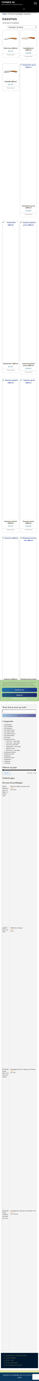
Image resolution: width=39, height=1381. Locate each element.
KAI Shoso (7, 737)
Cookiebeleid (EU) (14, 1365)
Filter (6, 773)
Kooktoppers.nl (28, 1375)
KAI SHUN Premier (9, 734)
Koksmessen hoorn (9, 754)
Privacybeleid (23, 698)
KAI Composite (8, 726)
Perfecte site (19, 690)
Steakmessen (7, 759)
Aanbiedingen (8, 724)
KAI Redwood (8, 728)
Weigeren (19, 695)
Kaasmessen (7, 756)
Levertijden (11, 1358)
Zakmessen (7, 761)
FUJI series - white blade (13, 741)
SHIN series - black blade (13, 750)
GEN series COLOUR (12, 744)
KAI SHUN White (9, 732)
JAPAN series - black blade (13, 746)
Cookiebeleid (14, 698)
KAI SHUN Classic (9, 730)
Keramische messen (9, 739)
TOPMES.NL (8, 2)
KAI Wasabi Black (9, 735)
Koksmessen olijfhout (10, 752)
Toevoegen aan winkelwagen (10, 52)
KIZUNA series (10, 748)
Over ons (10, 1360)
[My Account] (28, 10)
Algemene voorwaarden (16, 1355)
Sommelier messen (9, 757)
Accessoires (7, 763)
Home (4, 14)
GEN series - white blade (13, 743)
